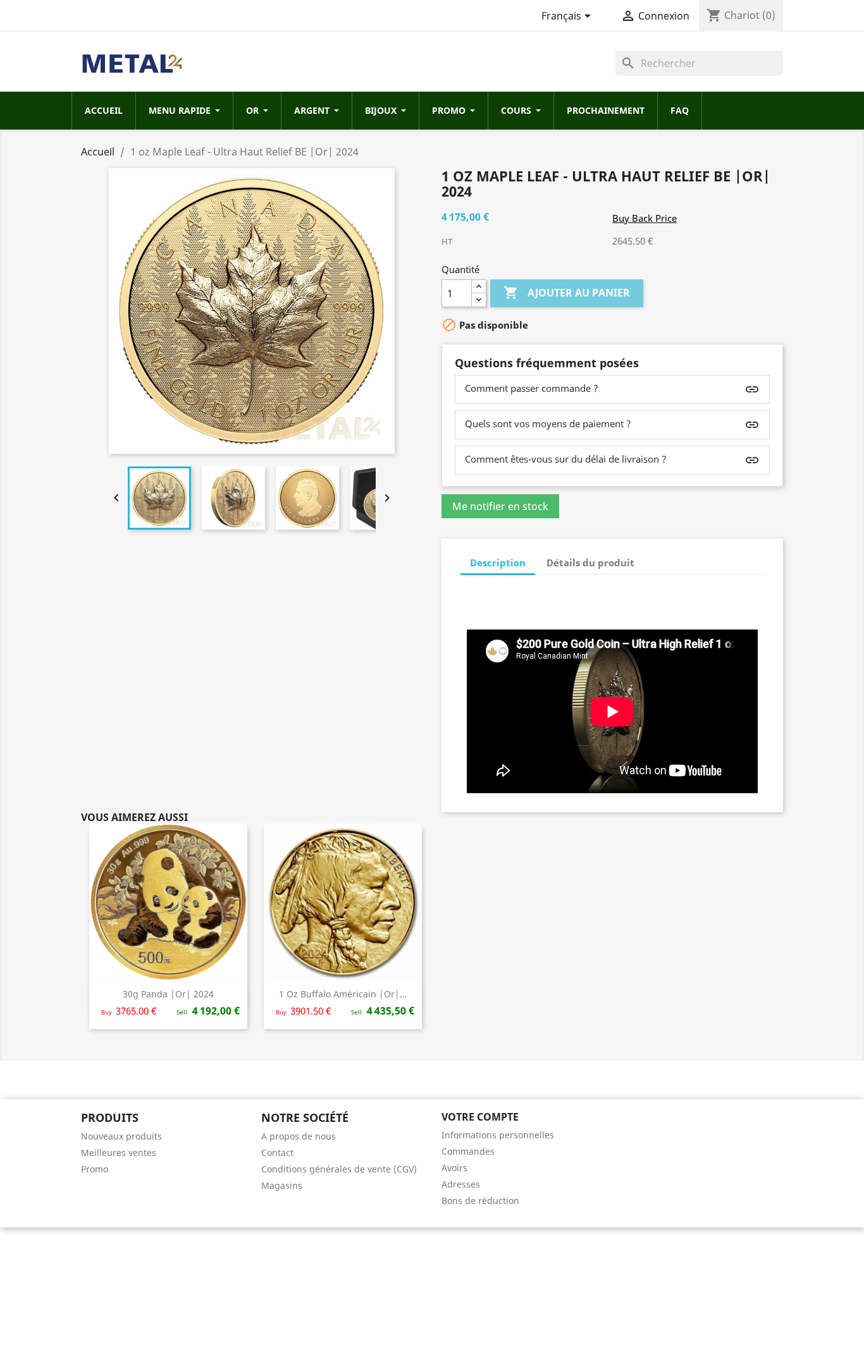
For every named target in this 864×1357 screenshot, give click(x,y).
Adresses (460, 1184)
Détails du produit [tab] (590, 562)
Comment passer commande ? (531, 388)
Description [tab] (498, 562)
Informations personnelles (497, 1135)
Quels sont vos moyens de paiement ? (548, 423)
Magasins (281, 1185)
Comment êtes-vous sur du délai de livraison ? (566, 459)
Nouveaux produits (121, 1136)
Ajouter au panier (566, 292)
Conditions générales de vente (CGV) (339, 1169)
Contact (277, 1153)
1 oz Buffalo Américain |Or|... (343, 994)
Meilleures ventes (118, 1153)
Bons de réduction (480, 1201)
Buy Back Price (644, 218)
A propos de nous (298, 1136)
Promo (94, 1169)
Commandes (468, 1151)
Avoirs (454, 1168)
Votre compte (480, 1117)
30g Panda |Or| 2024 (168, 994)
